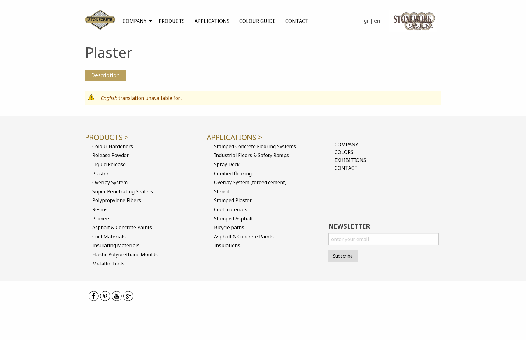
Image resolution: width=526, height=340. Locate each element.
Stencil (222, 191)
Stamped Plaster (233, 200)
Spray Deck (227, 164)
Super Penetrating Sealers (122, 191)
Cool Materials (109, 236)
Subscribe (343, 256)
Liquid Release (109, 164)
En (377, 20)
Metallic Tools (108, 263)
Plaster (100, 173)
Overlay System (110, 182)
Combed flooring (233, 173)
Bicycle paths (229, 227)
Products (172, 21)
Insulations (227, 245)
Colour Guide (257, 21)
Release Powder (110, 155)
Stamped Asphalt (233, 218)
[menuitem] (136, 21)
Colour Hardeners (112, 146)
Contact (296, 21)
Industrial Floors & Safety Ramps (251, 155)
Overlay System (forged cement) (250, 182)
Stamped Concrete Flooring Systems (255, 146)
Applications (212, 21)
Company (134, 21)
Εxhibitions (350, 160)
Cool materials (230, 209)
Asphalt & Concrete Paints (122, 227)
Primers (101, 218)
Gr (366, 20)
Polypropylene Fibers (116, 200)
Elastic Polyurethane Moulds (125, 254)
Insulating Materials (115, 245)
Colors (344, 152)
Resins (99, 209)
